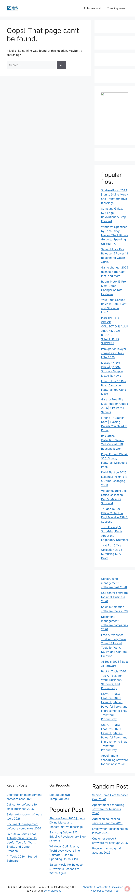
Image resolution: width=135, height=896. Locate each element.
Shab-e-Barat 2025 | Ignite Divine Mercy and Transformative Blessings (67, 822)
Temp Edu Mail (59, 799)
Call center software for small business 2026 (114, 597)
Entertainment (92, 8)
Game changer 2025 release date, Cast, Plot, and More (114, 272)
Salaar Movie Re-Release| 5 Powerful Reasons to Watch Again (66, 869)
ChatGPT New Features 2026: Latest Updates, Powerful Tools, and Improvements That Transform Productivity (114, 706)
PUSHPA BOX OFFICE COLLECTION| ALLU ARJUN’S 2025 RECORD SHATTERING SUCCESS (114, 330)
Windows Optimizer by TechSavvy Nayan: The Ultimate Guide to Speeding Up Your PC (114, 235)
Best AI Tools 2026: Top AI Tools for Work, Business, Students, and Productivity (114, 680)
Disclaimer (116, 887)
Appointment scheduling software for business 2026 (114, 760)
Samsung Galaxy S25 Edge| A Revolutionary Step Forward (67, 836)
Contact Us (101, 887)
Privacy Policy (96, 890)
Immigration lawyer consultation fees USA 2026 (113, 353)
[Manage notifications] (127, 888)
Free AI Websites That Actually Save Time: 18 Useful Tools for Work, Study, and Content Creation (22, 842)
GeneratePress (52, 890)
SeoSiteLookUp (59, 794)
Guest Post (112, 890)
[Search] (61, 65)
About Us (88, 887)
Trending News (116, 8)
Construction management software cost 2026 (114, 583)
